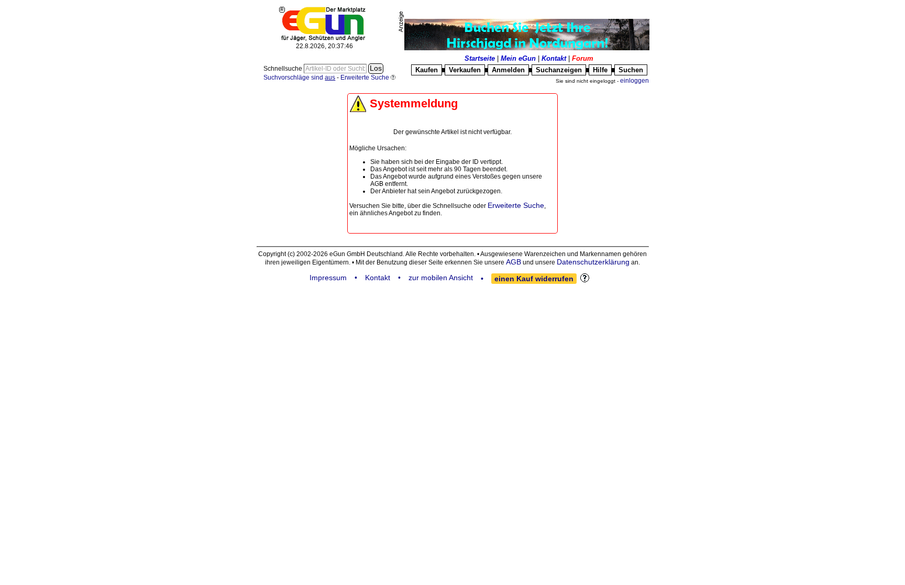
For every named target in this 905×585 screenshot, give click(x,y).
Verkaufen (465, 70)
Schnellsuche (283, 68)
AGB (513, 262)
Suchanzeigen (559, 70)
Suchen (631, 70)
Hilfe (600, 70)
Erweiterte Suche (516, 205)
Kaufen (426, 70)
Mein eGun (518, 58)
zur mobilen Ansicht (441, 277)
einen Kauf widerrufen (533, 278)
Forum (582, 58)
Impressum (328, 277)
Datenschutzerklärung (593, 262)
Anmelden (508, 70)
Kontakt (554, 58)
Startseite (480, 58)
